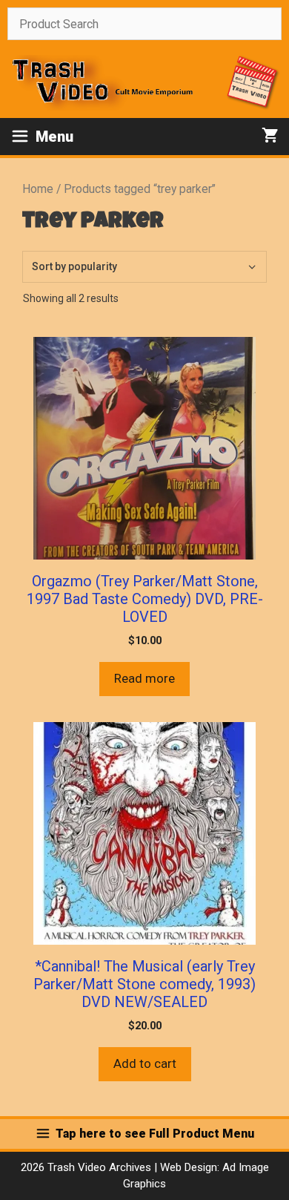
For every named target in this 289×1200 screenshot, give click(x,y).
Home (37, 189)
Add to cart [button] (144, 1063)
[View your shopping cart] (270, 136)
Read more (144, 678)
